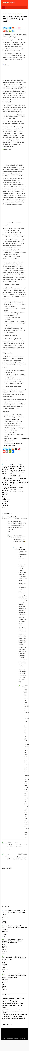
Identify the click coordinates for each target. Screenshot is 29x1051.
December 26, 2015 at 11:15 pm (21, 844)
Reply (9, 531)
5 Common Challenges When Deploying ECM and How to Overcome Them (15, 940)
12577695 (15, 259)
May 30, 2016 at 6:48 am (22, 854)
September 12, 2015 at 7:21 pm (21, 537)
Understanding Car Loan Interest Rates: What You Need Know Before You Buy (17, 957)
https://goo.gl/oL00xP (10, 432)
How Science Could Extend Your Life (12, 1002)
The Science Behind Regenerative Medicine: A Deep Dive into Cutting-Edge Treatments (17, 975)
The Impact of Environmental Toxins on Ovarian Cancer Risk (22, 484)
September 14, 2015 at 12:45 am (25, 692)
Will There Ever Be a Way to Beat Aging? (13, 1003)
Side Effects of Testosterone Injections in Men (15, 1014)
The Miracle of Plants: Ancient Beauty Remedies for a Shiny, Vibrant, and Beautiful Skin (13, 1018)
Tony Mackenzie (12, 516)
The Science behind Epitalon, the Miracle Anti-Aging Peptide (15, 19)
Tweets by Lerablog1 (7, 1024)
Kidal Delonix (18, 14)
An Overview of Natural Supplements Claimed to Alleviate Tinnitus (14, 484)
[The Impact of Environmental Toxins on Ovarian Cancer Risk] (22, 471)
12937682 (20, 202)
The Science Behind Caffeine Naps (11, 1009)
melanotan (6, 363)
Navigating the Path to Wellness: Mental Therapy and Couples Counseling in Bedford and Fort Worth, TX (5, 496)
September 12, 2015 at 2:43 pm (21, 518)
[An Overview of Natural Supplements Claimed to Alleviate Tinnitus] (14, 471)
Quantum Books (8, 3)
